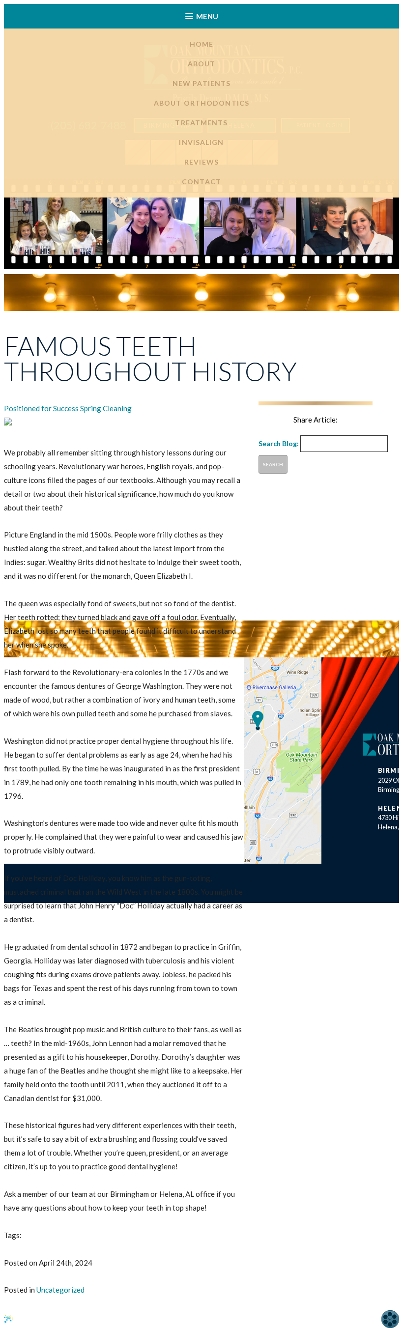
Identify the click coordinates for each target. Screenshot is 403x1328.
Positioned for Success (41, 408)
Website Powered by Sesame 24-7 (73, 1318)
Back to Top (348, 1319)
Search (273, 464)
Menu (207, 16)
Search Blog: (279, 443)
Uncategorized (60, 1289)
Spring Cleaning (106, 408)
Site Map (155, 1320)
